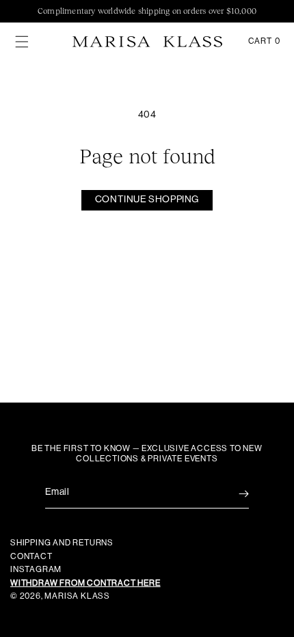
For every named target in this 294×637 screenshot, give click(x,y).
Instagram (36, 569)
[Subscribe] (234, 493)
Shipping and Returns (61, 543)
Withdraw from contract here (85, 583)
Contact (31, 556)
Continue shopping (147, 199)
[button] (22, 42)
